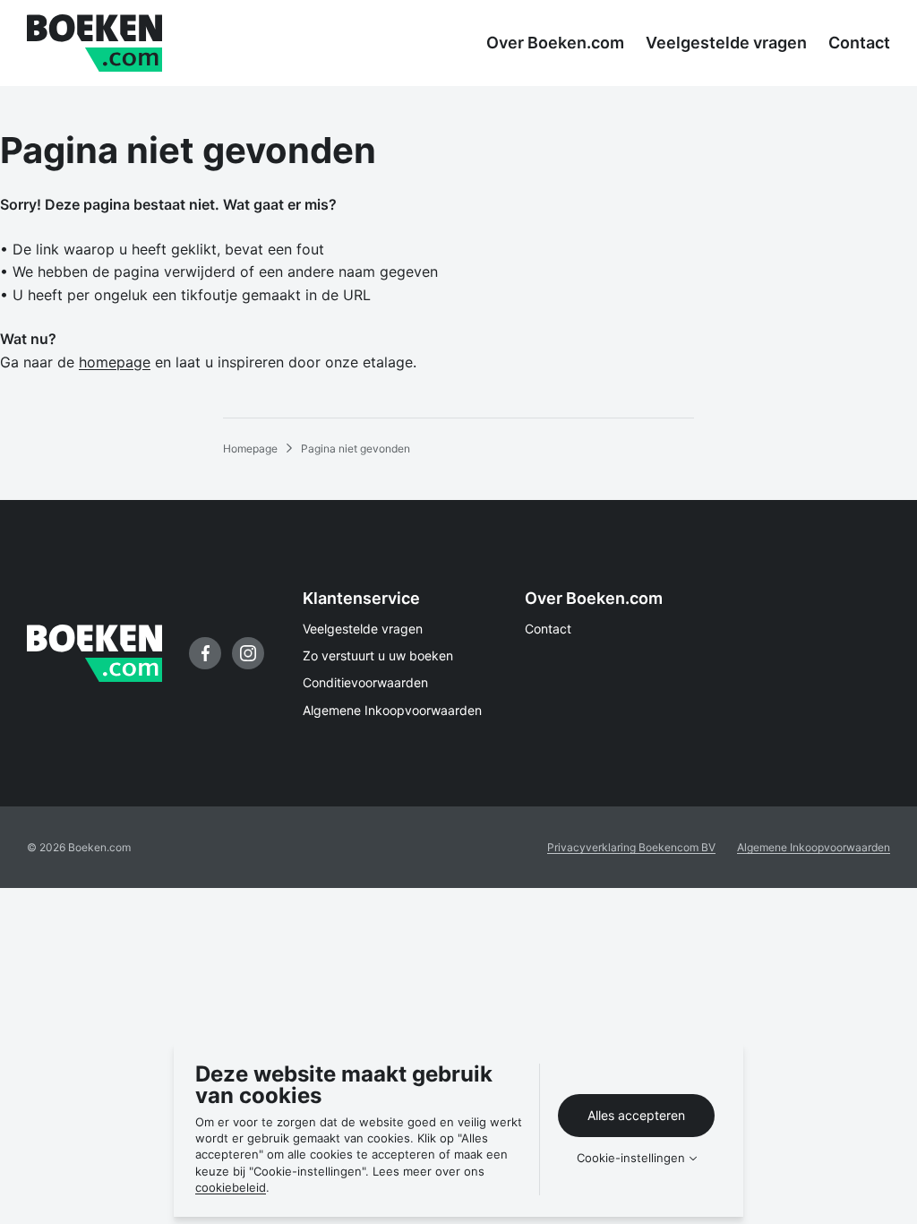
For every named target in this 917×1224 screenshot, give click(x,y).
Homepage (250, 448)
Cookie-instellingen (631, 1158)
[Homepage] (94, 43)
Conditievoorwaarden (365, 682)
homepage (114, 362)
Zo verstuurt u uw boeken (378, 655)
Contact (548, 628)
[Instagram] (248, 653)
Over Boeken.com (594, 598)
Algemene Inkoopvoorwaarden (392, 710)
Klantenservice (361, 598)
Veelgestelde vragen (363, 628)
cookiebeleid (230, 1187)
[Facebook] (205, 653)
